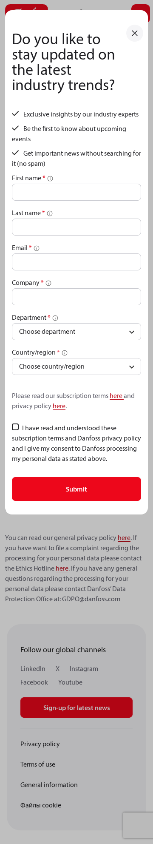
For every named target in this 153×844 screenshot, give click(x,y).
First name (28, 177)
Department (31, 317)
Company (28, 282)
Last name (28, 212)
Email (22, 247)
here (117, 395)
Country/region (36, 352)
